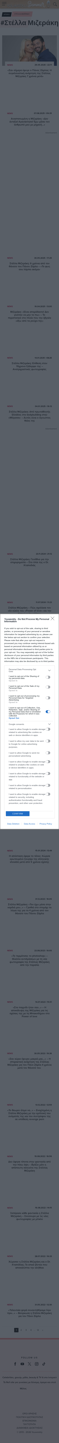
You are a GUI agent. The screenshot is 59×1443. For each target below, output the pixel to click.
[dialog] (29, 721)
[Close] (53, 619)
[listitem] (29, 670)
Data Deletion (13, 824)
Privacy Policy (46, 824)
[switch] (48, 677)
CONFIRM (17, 814)
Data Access (29, 824)
